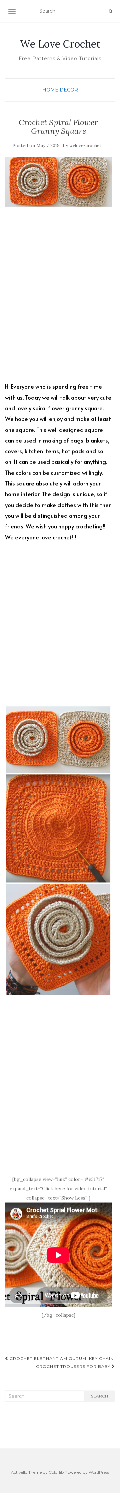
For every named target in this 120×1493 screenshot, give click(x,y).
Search (99, 1396)
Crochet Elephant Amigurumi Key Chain (61, 1358)
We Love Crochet (60, 44)
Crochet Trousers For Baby (74, 1366)
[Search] (110, 11)
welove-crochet (85, 145)
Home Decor (60, 90)
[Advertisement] (60, 300)
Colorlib (56, 1472)
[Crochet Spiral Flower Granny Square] (58, 182)
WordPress (99, 1472)
